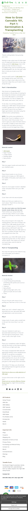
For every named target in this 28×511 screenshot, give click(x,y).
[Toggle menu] (26, 2)
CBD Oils (5, 402)
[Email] (9, 389)
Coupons (5, 435)
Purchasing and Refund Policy (11, 444)
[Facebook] (7, 389)
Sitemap (5, 454)
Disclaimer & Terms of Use (10, 439)
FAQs (4, 432)
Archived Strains (7, 451)
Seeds (4, 421)
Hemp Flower (7, 400)
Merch (4, 424)
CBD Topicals (6, 407)
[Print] (12, 389)
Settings (14, 502)
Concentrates (7, 409)
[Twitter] (15, 389)
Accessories (6, 419)
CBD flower (15, 64)
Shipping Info (6, 437)
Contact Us (6, 447)
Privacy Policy (7, 442)
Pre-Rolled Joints (8, 416)
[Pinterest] (21, 389)
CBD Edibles (6, 405)
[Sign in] (19, 3)
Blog (4, 456)
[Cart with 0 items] (22, 3)
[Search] (16, 3)
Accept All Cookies (14, 508)
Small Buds (6, 412)
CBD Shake (6, 414)
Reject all (14, 505)
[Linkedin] (18, 389)
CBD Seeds (19, 76)
